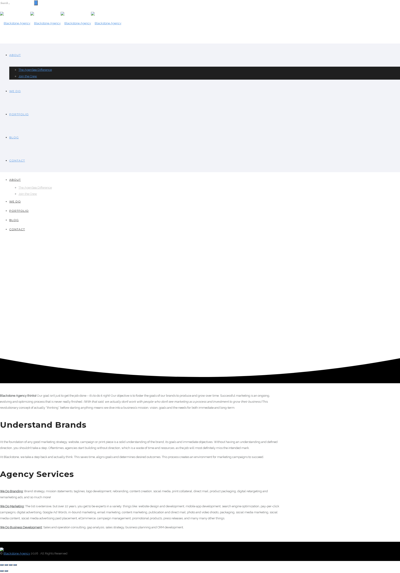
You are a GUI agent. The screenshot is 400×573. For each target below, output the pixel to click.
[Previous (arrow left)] (2, 571)
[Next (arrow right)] (6, 571)
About (15, 55)
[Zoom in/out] (15, 565)
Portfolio (19, 114)
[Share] (6, 565)
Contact (17, 160)
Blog (14, 137)
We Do (15, 91)
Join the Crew (28, 76)
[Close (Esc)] (2, 565)
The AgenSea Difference (35, 70)
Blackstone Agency (16, 553)
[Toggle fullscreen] (10, 565)
